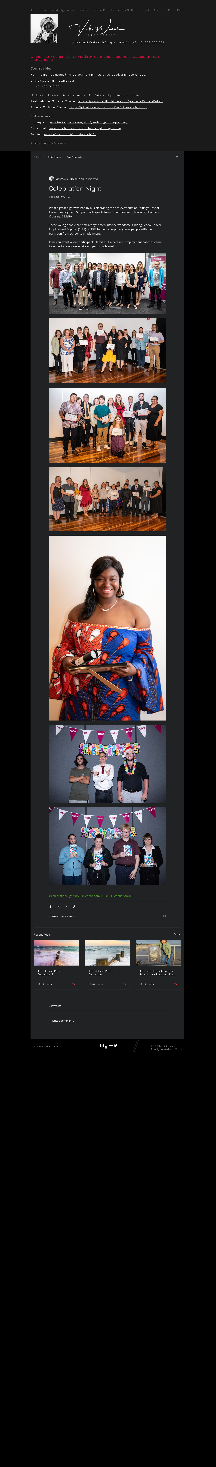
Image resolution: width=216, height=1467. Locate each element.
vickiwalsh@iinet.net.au (54, 80)
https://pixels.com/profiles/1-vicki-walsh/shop (108, 107)
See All (177, 934)
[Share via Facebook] (50, 906)
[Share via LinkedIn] (66, 906)
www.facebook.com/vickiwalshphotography (85, 128)
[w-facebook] (106, 1048)
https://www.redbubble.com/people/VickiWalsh (120, 101)
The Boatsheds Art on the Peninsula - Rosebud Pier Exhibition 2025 (157, 972)
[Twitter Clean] (116, 1045)
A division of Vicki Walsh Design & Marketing (102, 42)
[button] (177, 157)
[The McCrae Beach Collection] (107, 953)
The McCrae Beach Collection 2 (50, 972)
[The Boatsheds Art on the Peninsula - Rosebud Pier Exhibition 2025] (158, 953)
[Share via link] (73, 906)
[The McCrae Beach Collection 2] (56, 953)
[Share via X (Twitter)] (58, 906)
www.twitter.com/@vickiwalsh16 (70, 134)
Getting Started (54, 157)
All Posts (37, 157)
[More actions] (164, 179)
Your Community (74, 157)
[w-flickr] (111, 1045)
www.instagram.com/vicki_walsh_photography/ (89, 122)
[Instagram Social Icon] (102, 1045)
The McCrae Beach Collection (101, 972)
